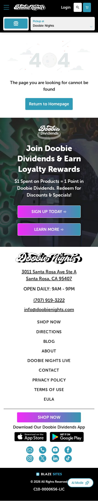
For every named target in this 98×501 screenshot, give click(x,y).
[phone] (42, 450)
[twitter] (42, 459)
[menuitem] (49, 322)
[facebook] (68, 450)
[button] (6, 7)
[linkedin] (55, 459)
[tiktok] (68, 459)
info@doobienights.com (49, 309)
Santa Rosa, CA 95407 (49, 278)
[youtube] (55, 450)
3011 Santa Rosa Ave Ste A (49, 271)
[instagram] (30, 459)
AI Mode (77, 483)
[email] (30, 450)
